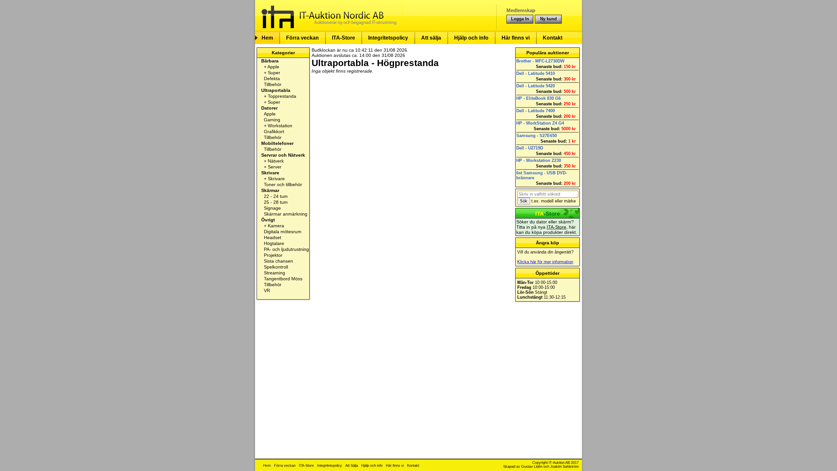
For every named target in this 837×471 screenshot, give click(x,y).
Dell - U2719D (529, 148)
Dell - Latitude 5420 (535, 85)
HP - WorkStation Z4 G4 (540, 123)
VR (267, 290)
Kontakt (552, 38)
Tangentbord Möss (283, 278)
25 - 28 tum (276, 202)
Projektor (273, 255)
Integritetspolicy (388, 38)
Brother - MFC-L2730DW (540, 61)
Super (274, 72)
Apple (273, 66)
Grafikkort (274, 131)
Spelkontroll (276, 267)
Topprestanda (282, 96)
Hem (267, 38)
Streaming (274, 272)
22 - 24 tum (276, 196)
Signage (272, 208)
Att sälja (431, 38)
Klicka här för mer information (545, 261)
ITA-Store (343, 38)
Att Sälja (351, 465)
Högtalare (274, 243)
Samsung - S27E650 (536, 135)
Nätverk (276, 161)
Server (275, 166)
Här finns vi (516, 38)
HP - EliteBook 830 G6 (538, 98)
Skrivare (276, 178)
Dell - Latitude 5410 (535, 73)
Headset (272, 237)
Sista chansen (278, 261)
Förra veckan (302, 38)
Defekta (272, 78)
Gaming (272, 119)
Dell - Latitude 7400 (535, 110)
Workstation (280, 125)
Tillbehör (273, 84)
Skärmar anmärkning (285, 214)
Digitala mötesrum (282, 231)
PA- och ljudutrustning (286, 249)
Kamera (276, 225)
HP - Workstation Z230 (538, 160)
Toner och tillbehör (283, 184)
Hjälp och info (471, 38)
